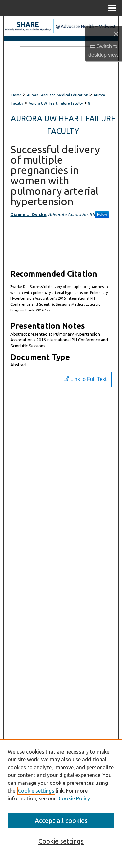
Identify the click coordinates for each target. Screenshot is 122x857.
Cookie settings (36, 791)
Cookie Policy (74, 798)
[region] (61, 798)
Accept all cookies (61, 820)
